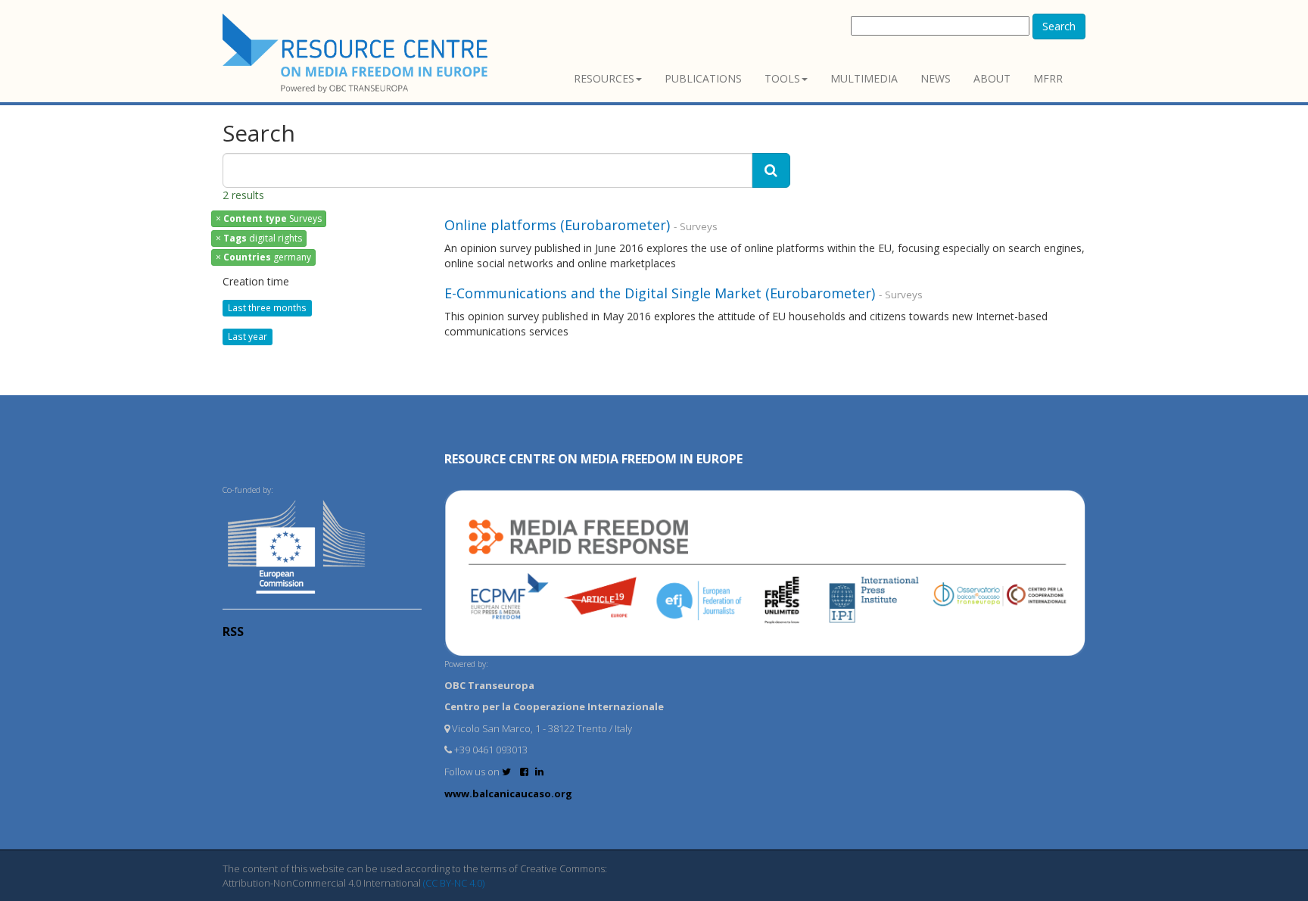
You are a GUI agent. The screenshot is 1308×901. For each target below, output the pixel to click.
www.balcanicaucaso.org (508, 793)
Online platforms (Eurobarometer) (557, 225)
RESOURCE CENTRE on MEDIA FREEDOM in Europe (593, 458)
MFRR (1048, 78)
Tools (782, 78)
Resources (604, 78)
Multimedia (864, 78)
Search (1059, 26)
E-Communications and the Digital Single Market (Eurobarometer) (659, 293)
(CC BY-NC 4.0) (453, 883)
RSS (233, 631)
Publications (703, 78)
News (935, 78)
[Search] (771, 170)
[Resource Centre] (357, 53)
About (992, 78)
